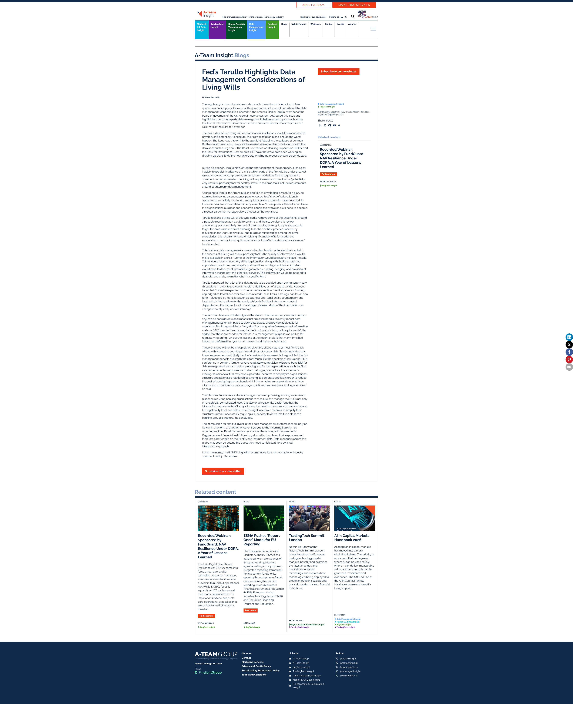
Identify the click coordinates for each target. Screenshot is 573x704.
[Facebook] (569, 352)
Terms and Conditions (254, 674)
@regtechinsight (349, 662)
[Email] (569, 367)
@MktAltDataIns (348, 675)
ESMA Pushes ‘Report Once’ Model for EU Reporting (262, 539)
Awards (352, 24)
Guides (328, 24)
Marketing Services (354, 5)
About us (247, 653)
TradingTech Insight (217, 26)
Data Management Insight (256, 27)
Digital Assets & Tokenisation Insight (236, 27)
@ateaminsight (348, 658)
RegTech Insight (272, 26)
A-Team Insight (301, 662)
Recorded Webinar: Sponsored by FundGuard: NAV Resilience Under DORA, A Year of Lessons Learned (342, 158)
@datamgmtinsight (350, 671)
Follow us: (334, 17)
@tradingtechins (349, 667)
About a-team (313, 5)
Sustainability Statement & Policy (261, 670)
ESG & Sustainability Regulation (355, 112)
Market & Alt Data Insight (348, 622)
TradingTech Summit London (306, 537)
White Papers (299, 24)
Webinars (316, 24)
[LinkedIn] (569, 337)
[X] (569, 344)
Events (340, 24)
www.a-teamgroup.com (208, 663)
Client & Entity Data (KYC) (329, 112)
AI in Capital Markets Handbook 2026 (351, 537)
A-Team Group (301, 658)
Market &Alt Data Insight (202, 27)
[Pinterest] (569, 359)
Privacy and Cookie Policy (256, 666)
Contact (246, 657)
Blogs (284, 24)
